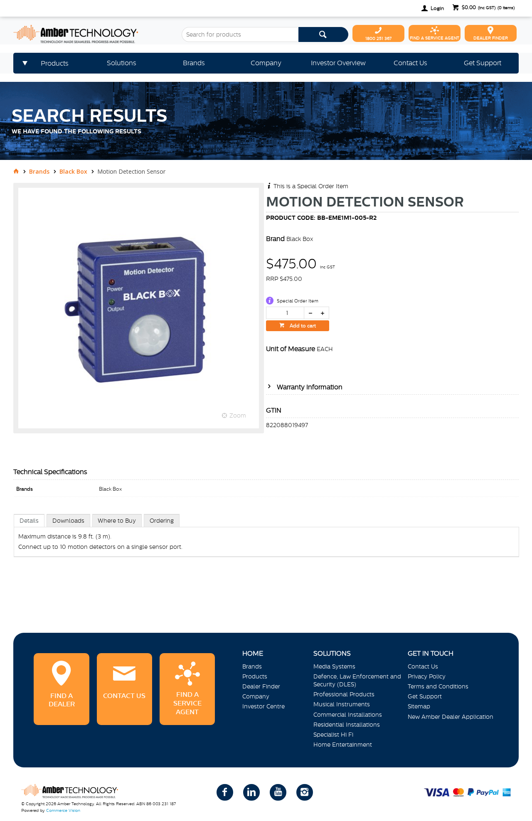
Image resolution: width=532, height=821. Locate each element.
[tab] (29, 520)
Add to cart (302, 326)
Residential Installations (346, 724)
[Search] (323, 34)
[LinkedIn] (251, 792)
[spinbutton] (285, 313)
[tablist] (266, 544)
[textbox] (240, 34)
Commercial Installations (347, 714)
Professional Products (343, 694)
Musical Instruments (341, 704)
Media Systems (334, 666)
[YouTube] (278, 792)
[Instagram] (304, 792)
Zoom (237, 415)
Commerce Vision (63, 810)
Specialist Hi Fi (333, 734)
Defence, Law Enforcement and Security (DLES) (357, 680)
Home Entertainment (342, 744)
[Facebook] (225, 792)
